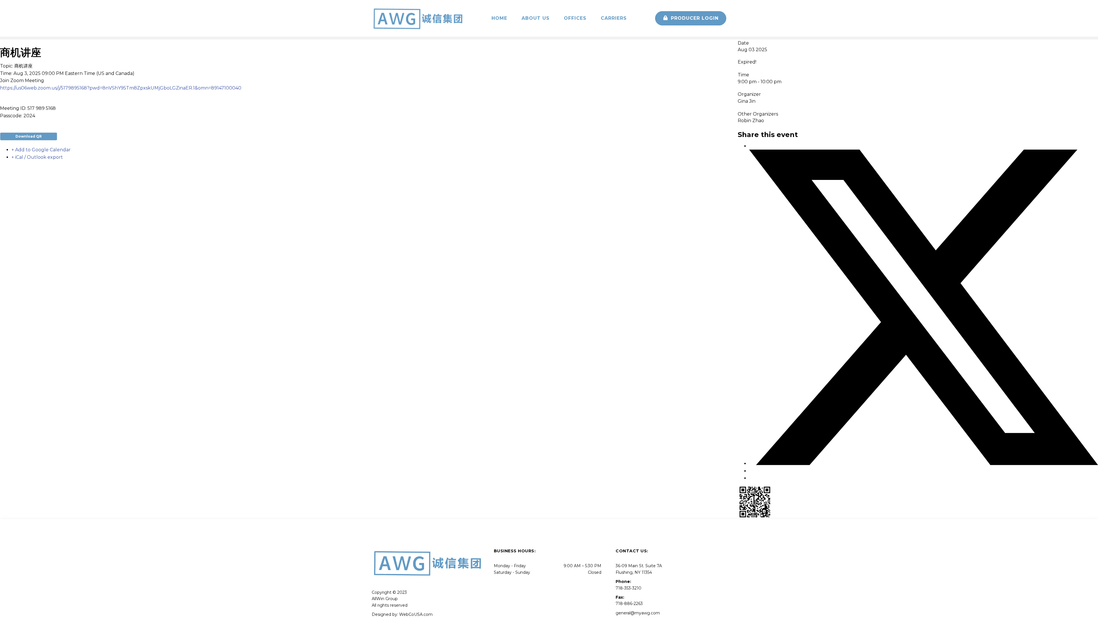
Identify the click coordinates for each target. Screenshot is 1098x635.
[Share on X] (923, 463)
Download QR (28, 136)
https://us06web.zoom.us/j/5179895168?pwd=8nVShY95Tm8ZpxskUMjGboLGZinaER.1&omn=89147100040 (120, 88)
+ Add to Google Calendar (41, 149)
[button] (690, 18)
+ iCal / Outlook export (37, 157)
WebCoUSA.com (416, 614)
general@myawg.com (638, 613)
